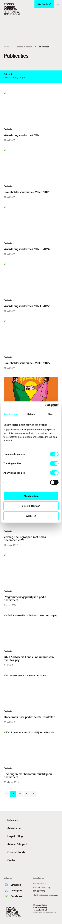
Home (6, 46)
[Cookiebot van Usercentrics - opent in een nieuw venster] (45, 406)
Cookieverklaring (40, 907)
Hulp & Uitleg (15, 836)
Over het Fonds (16, 852)
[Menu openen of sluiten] (58, 4)
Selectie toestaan (31, 506)
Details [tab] (31, 414)
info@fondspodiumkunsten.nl (45, 895)
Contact (12, 860)
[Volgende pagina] (33, 794)
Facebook (16, 896)
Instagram (16, 890)
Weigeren (31, 516)
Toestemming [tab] (11, 414)
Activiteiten (14, 828)
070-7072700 (39, 891)
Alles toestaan (31, 496)
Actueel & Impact (24, 46)
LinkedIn (16, 884)
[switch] (54, 463)
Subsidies (12, 820)
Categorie (8, 74)
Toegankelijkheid (40, 910)
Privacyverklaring (40, 905)
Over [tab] (50, 414)
